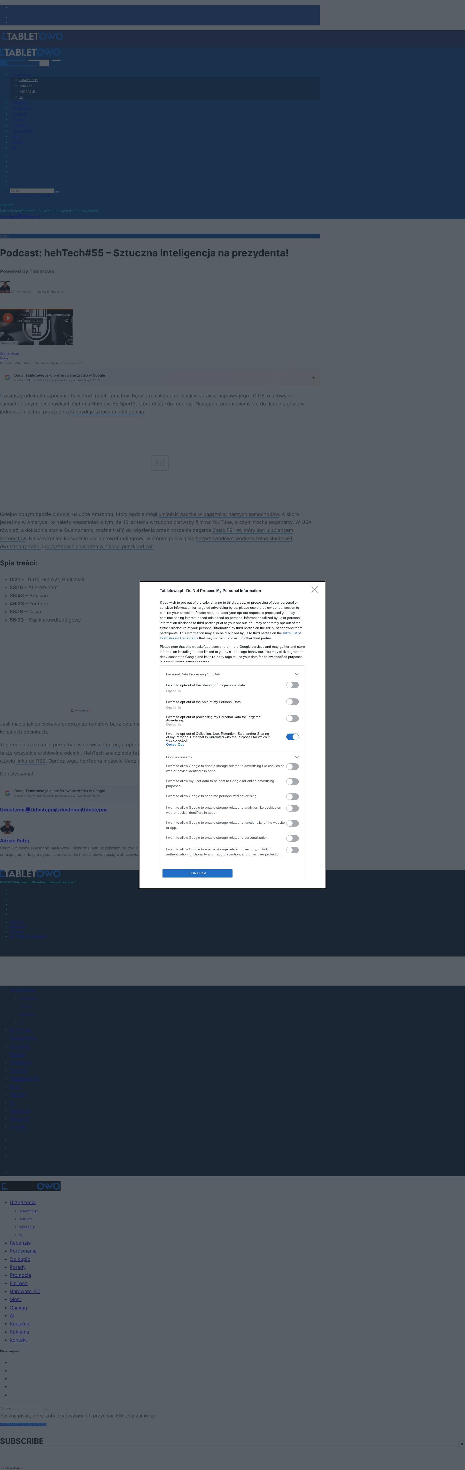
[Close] (316, 591)
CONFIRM (198, 873)
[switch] (292, 685)
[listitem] (232, 674)
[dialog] (232, 735)
